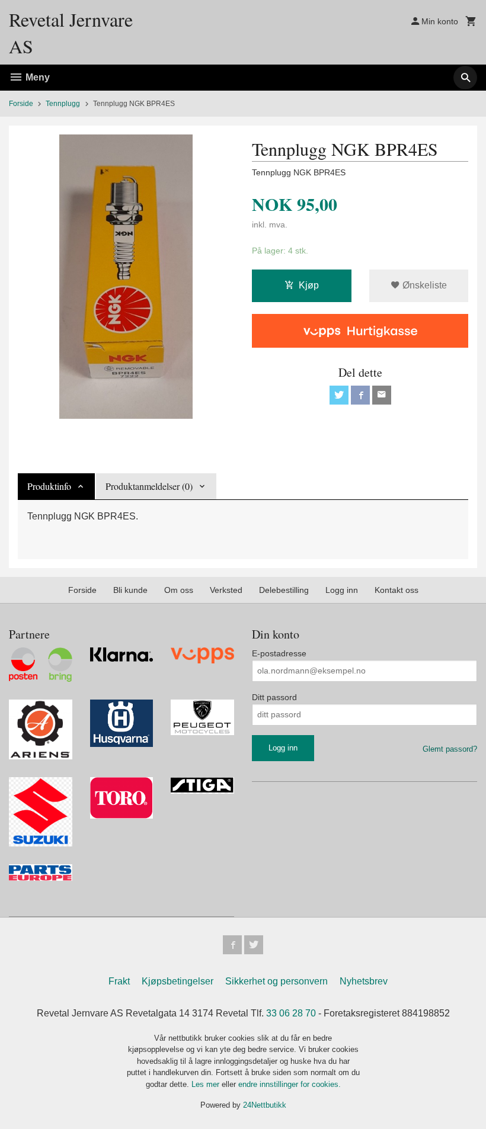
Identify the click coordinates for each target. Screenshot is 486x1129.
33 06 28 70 (291, 1013)
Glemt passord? (450, 749)
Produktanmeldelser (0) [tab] (149, 486)
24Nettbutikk (264, 1105)
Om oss (178, 590)
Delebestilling (284, 590)
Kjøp (309, 285)
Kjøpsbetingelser (177, 981)
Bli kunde (130, 590)
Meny (36, 77)
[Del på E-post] (381, 395)
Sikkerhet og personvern (276, 981)
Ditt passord (274, 697)
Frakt (119, 981)
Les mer (206, 1084)
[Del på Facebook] (360, 395)
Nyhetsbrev (364, 981)
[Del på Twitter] (339, 395)
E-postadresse (279, 653)
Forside (21, 104)
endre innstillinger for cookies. (289, 1084)
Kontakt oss (396, 590)
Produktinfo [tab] (49, 486)
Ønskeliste (423, 285)
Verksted (226, 590)
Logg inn (341, 590)
